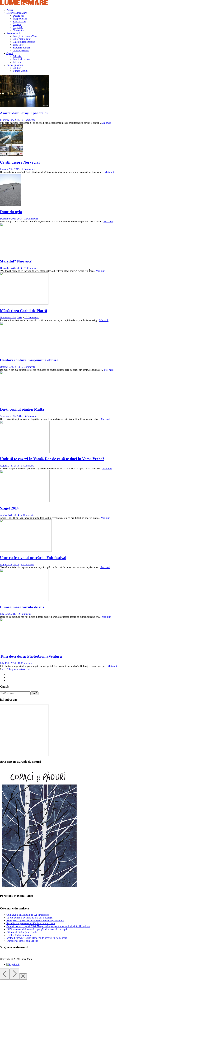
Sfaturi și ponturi (21, 47)
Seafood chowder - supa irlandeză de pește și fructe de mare (36, 938)
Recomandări (13, 33)
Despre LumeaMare (16, 12)
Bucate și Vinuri (14, 65)
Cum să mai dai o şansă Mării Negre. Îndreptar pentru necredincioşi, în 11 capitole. (48, 926)
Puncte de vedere (21, 59)
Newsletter (18, 30)
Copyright (18, 27)
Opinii (9, 53)
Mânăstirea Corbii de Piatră (23, 311)
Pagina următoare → (19, 669)
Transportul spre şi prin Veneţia (22, 940)
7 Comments (28, 367)
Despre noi (18, 15)
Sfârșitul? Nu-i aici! (16, 261)
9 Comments (28, 120)
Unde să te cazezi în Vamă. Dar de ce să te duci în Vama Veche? (52, 459)
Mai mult (106, 122)
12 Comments (31, 218)
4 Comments (27, 564)
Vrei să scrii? (19, 21)
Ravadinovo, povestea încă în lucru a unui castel (30, 923)
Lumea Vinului (20, 70)
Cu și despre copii (22, 39)
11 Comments (31, 268)
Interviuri (17, 62)
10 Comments (31, 317)
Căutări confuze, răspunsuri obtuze (29, 360)
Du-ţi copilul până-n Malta (22, 409)
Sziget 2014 (9, 508)
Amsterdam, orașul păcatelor (24, 113)
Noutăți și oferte (21, 50)
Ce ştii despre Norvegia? (20, 162)
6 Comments (28, 169)
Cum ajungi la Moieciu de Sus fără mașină (27, 914)
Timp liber (18, 44)
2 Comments (27, 515)
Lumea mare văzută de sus (22, 607)
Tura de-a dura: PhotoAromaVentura (31, 656)
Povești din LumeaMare (25, 36)
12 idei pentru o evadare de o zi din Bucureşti (29, 917)
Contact (17, 24)
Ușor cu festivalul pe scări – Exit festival (33, 558)
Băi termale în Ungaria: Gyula (21, 932)
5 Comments (30, 416)
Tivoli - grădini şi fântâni (18, 935)
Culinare (17, 68)
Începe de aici (20, 18)
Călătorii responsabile (24, 41)
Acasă (9, 10)
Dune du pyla (11, 212)
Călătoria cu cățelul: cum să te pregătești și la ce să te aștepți (36, 929)
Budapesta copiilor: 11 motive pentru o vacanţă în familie (35, 920)
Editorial (17, 56)
